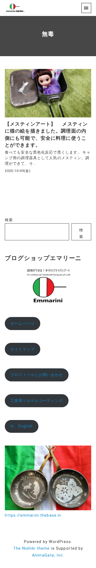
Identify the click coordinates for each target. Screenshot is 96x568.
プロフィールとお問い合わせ (36, 375)
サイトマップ (22, 349)
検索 (9, 220)
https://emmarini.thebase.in (33, 515)
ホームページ (22, 323)
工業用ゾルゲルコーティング (36, 400)
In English (21, 426)
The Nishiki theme (31, 548)
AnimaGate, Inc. (48, 555)
